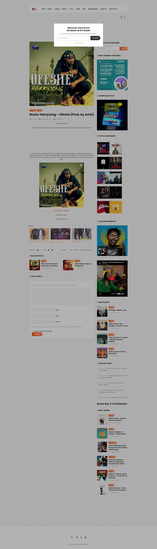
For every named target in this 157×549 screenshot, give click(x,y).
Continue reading (78, 43)
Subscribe (95, 38)
